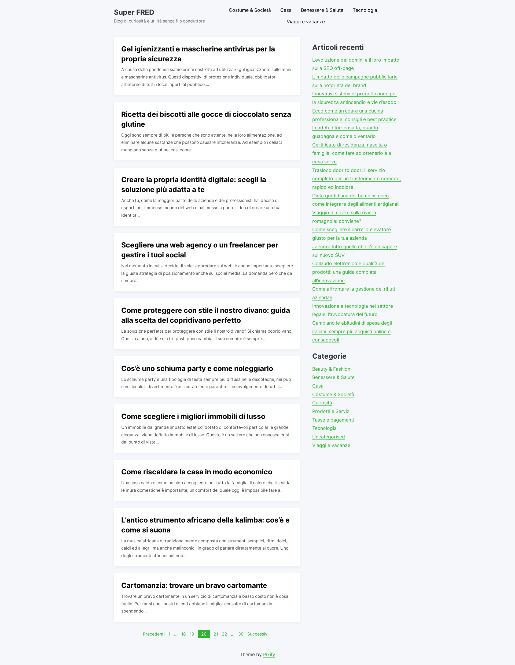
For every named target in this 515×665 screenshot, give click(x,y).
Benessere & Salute (322, 10)
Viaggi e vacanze (306, 21)
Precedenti (154, 634)
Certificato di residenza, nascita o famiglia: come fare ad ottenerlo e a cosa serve (351, 153)
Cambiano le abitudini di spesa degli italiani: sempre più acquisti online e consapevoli (352, 331)
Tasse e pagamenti (333, 420)
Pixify (269, 654)
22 (224, 634)
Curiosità (322, 402)
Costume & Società (250, 10)
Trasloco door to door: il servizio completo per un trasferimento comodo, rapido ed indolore (356, 178)
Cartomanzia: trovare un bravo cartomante (194, 585)
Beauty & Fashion (331, 369)
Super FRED (134, 12)
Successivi (257, 634)
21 (216, 634)
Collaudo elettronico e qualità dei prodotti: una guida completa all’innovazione (348, 272)
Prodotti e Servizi (331, 411)
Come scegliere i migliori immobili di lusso (193, 416)
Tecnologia (365, 10)
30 (241, 634)
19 (192, 634)
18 (183, 634)
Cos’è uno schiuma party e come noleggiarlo (197, 368)
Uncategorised (328, 436)
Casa (286, 10)
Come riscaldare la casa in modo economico (196, 471)
